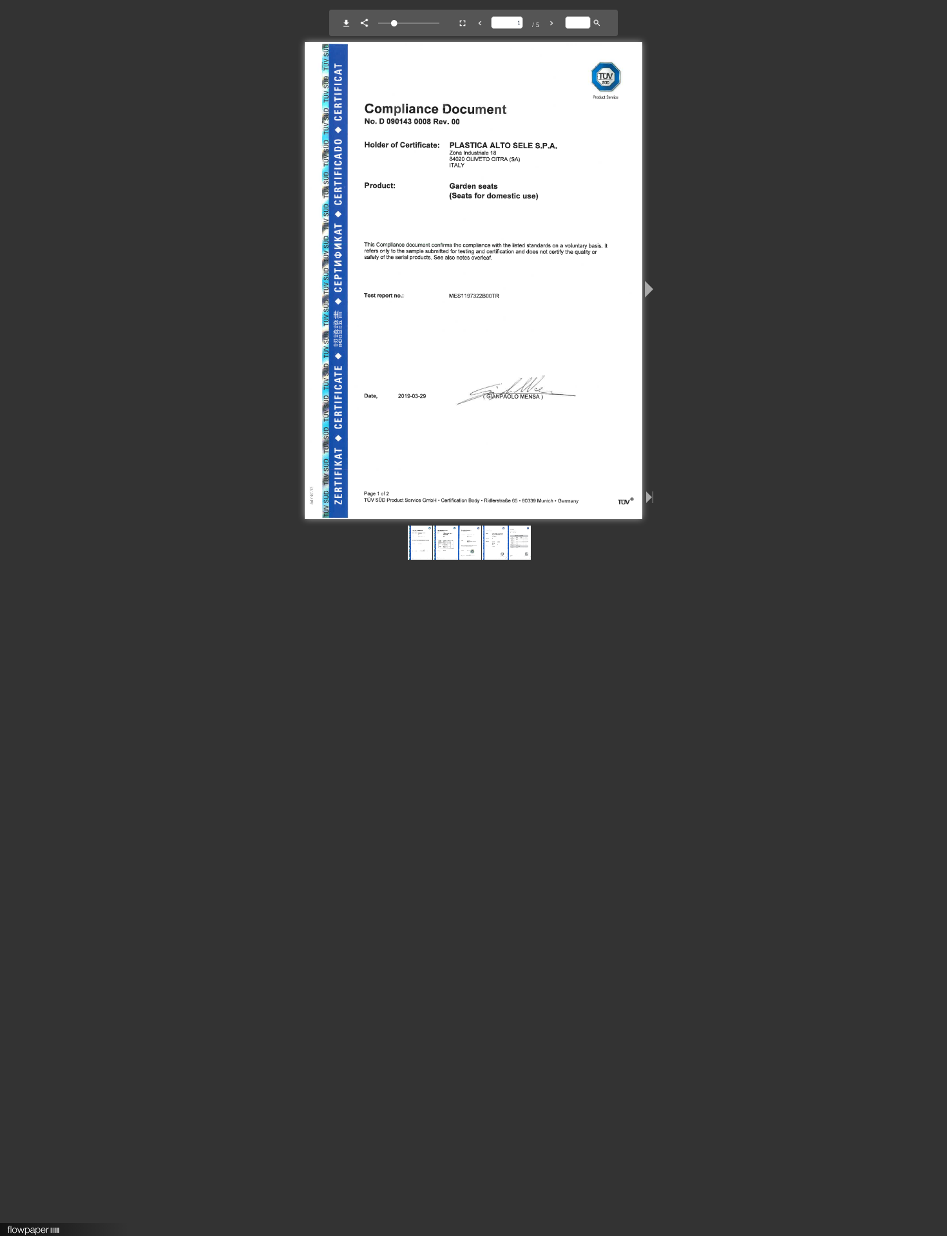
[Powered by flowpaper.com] (34, 1226)
